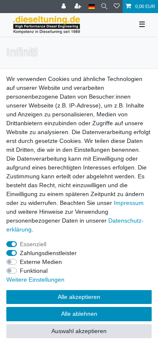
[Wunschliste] (117, 6)
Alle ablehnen (79, 313)
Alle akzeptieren (79, 296)
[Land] (92, 6)
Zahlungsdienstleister (48, 253)
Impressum (129, 202)
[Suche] (104, 6)
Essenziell (33, 244)
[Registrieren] (79, 6)
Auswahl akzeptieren (79, 331)
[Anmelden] (64, 6)
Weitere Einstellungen (35, 279)
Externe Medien (41, 261)
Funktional (34, 270)
